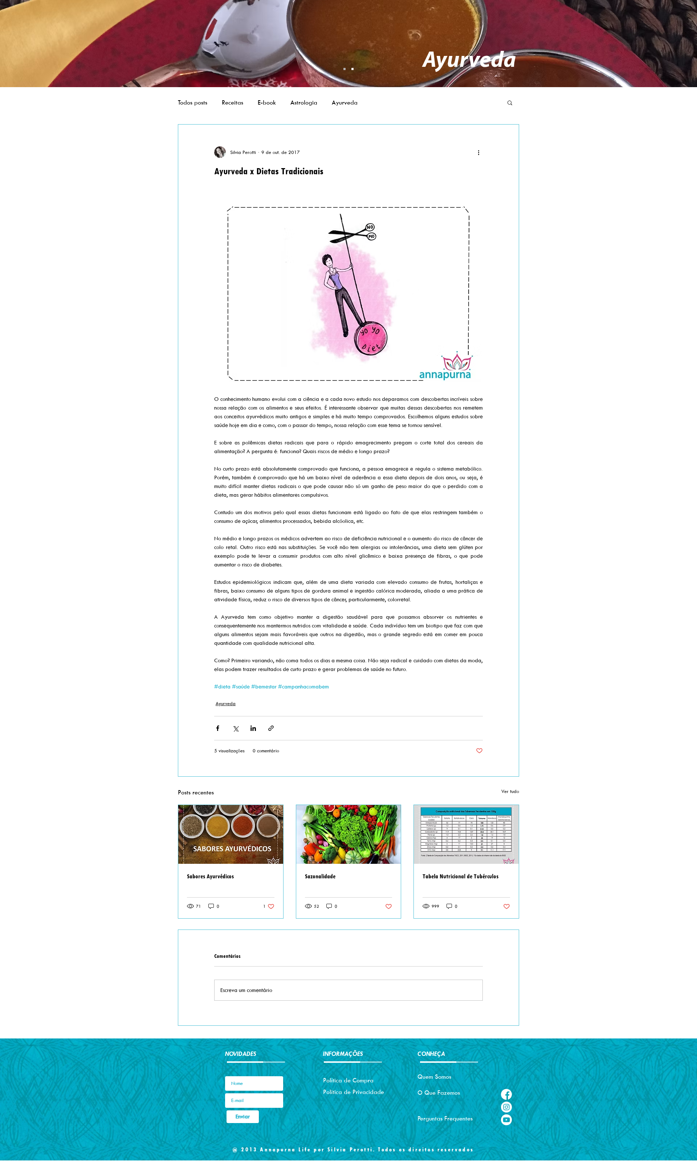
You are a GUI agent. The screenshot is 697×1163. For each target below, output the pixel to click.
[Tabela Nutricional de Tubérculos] (466, 834)
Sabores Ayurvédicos (210, 876)
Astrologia (303, 102)
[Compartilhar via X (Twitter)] (235, 728)
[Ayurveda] (344, 69)
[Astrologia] (352, 69)
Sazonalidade (320, 876)
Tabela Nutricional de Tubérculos (460, 876)
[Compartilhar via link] (271, 728)
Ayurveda (345, 102)
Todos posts (192, 102)
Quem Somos (434, 1076)
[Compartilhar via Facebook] (217, 728)
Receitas (232, 102)
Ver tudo (510, 791)
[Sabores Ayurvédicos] (230, 834)
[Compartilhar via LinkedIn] (253, 728)
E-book (267, 102)
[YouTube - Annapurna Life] (506, 1119)
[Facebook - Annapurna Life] (506, 1094)
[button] (509, 102)
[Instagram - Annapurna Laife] (506, 1107)
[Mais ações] (478, 152)
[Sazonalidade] (348, 834)
